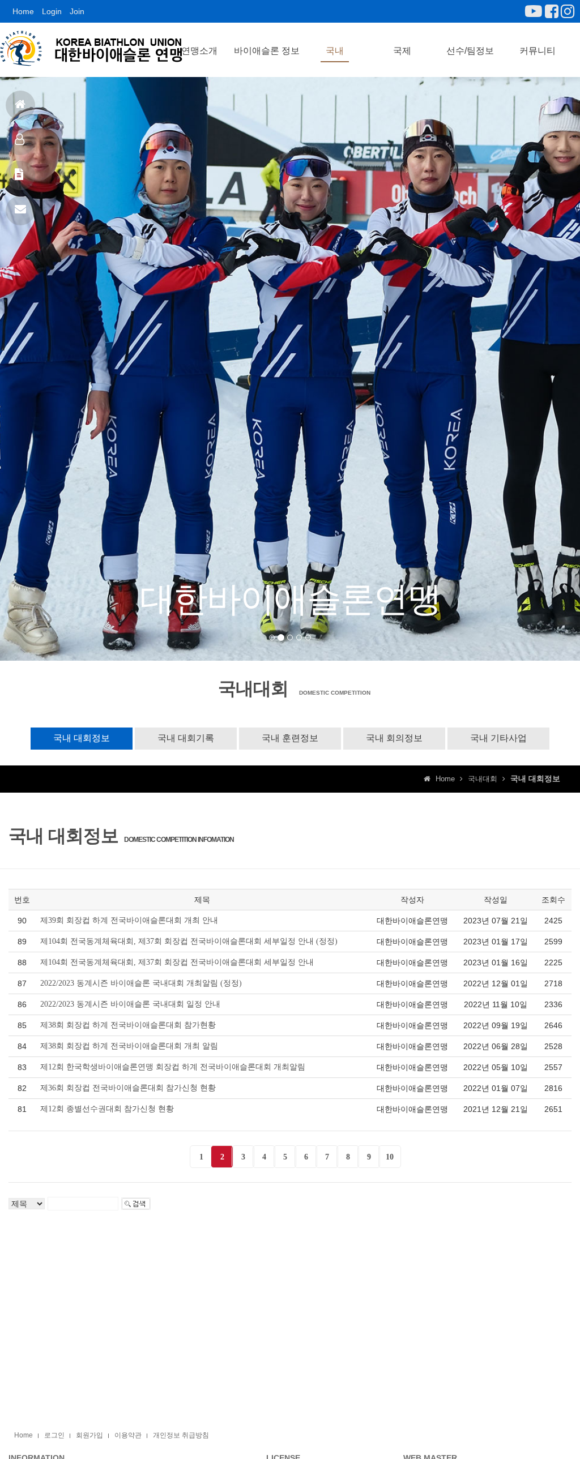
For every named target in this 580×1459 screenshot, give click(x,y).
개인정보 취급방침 (181, 1435)
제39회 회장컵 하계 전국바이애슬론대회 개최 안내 (129, 920)
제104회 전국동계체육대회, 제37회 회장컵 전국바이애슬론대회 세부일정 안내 (177, 962)
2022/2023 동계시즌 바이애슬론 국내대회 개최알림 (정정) (141, 983)
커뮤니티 (537, 50)
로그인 (54, 1435)
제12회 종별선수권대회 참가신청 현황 (107, 1109)
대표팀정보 (20, 140)
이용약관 (128, 1435)
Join (77, 11)
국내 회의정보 (394, 738)
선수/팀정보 (470, 50)
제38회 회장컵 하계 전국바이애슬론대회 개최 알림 (129, 1046)
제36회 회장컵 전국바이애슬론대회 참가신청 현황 (128, 1088)
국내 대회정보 (81, 738)
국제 (402, 50)
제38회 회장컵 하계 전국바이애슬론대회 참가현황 (128, 1025)
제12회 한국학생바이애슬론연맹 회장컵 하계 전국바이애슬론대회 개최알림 (172, 1067)
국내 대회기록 (185, 738)
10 (390, 1157)
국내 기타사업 (498, 738)
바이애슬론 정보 (267, 50)
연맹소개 (199, 50)
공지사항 (20, 175)
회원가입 (89, 1435)
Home (23, 11)
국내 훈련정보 (290, 738)
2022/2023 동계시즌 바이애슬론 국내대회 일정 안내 (130, 1004)
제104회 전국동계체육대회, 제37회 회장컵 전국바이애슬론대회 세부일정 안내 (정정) (189, 941)
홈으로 (20, 105)
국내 (335, 50)
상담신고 (20, 210)
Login (52, 11)
